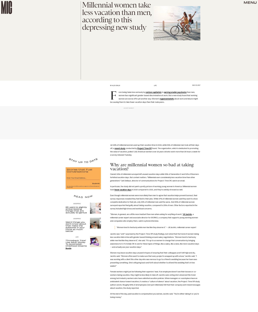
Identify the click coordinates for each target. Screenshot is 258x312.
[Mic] (6, 7)
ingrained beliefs (167, 99)
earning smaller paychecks (175, 92)
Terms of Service (94, 186)
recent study (120, 148)
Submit (96, 183)
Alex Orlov (116, 85)
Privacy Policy (70, 187)
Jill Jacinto (187, 214)
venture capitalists (153, 92)
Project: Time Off (144, 148)
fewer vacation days (122, 190)
